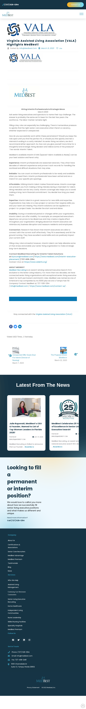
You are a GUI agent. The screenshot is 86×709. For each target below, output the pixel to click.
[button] (81, 14)
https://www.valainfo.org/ (35, 262)
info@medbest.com (19, 286)
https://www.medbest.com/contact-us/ (48, 286)
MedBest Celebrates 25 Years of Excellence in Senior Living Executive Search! (67, 426)
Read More (29, 447)
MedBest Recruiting (18, 270)
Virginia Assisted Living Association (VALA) (54, 314)
